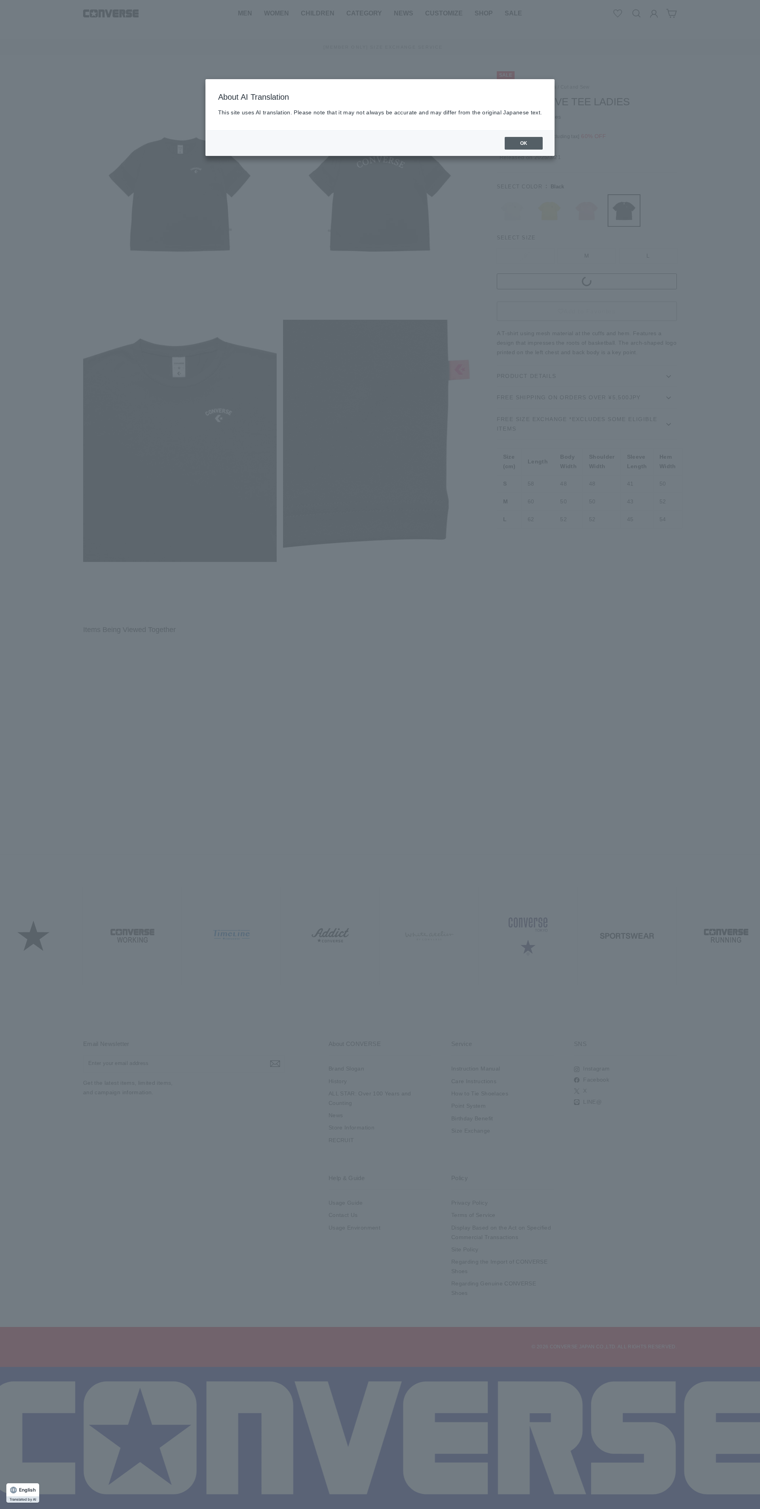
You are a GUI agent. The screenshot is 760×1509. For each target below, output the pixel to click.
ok (524, 143)
